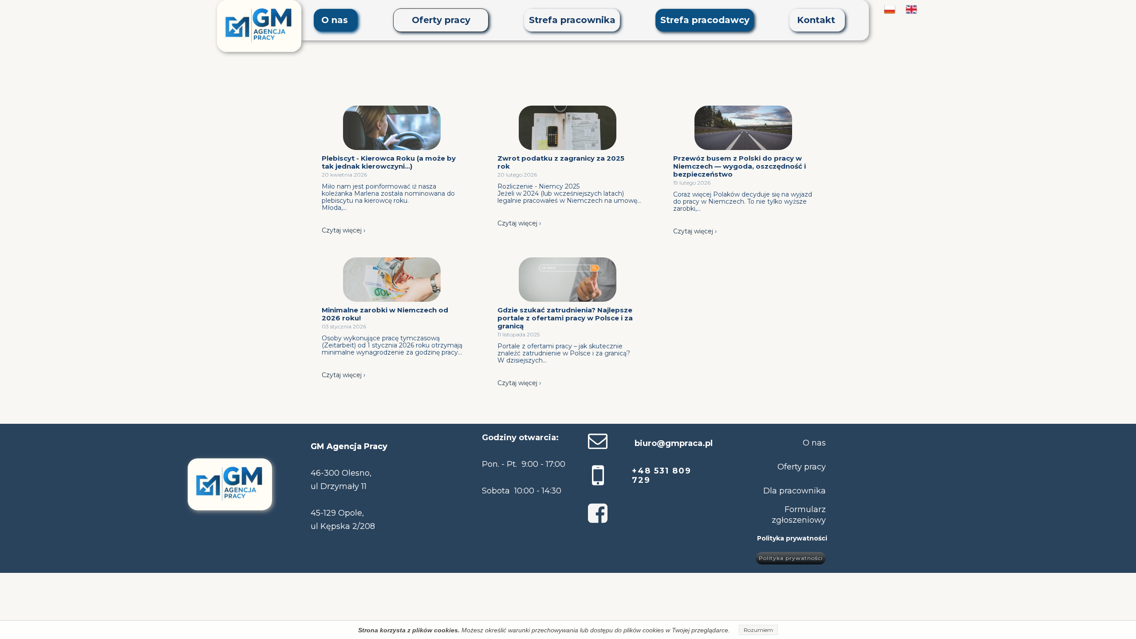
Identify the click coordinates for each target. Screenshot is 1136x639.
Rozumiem (758, 630)
